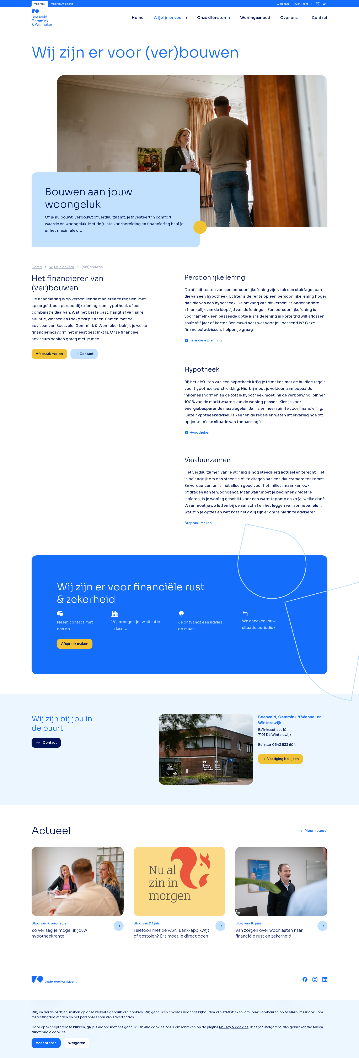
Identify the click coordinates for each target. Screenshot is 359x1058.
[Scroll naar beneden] (200, 227)
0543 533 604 (284, 745)
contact (76, 622)
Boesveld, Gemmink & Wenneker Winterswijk (289, 720)
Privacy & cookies (233, 1027)
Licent (72, 981)
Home (37, 267)
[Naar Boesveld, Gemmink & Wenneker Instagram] (314, 979)
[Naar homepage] (42, 17)
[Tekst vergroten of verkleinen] (324, 4)
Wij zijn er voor (61, 267)
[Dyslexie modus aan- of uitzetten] (318, 4)
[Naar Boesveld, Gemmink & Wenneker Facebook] (304, 979)
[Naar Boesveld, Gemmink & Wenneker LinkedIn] (324, 979)
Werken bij (283, 3)
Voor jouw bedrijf (62, 3)
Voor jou (39, 3)
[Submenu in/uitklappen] (185, 18)
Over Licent (301, 3)
